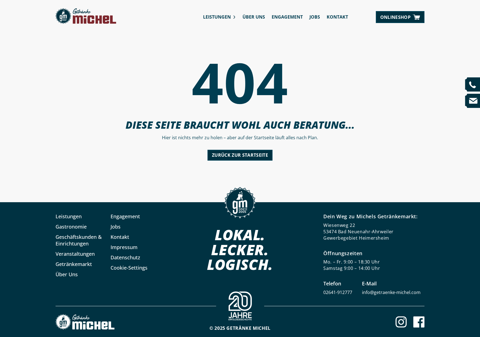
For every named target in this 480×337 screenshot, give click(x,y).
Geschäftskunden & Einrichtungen (79, 240)
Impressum (124, 247)
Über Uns (253, 17)
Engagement (287, 17)
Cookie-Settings (129, 267)
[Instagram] (401, 322)
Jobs (314, 17)
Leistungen (217, 17)
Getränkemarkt (74, 264)
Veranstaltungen (75, 253)
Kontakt (337, 17)
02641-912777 (337, 292)
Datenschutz (125, 257)
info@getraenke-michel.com (391, 292)
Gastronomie (71, 226)
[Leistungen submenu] (234, 17)
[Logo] (85, 322)
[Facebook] (418, 322)
